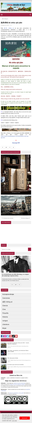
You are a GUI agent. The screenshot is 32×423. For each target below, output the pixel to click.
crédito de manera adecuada (19, 383)
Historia (5, 317)
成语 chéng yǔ (5, 18)
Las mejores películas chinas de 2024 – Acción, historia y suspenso (18, 343)
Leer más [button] (14, 420)
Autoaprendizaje (8, 294)
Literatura (5, 324)
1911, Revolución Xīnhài (12, 358)
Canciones (6, 298)
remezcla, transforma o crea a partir (16, 392)
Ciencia (5, 305)
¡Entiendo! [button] (24, 418)
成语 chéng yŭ (9, 28)
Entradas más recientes (8, 218)
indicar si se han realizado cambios (17, 384)
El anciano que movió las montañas (15, 364)
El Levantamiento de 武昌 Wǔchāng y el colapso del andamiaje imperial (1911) (15, 275)
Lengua (5, 321)
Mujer (4, 328)
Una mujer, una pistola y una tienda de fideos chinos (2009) (17, 351)
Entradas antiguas (25, 218)
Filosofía (5, 313)
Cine (4, 309)
